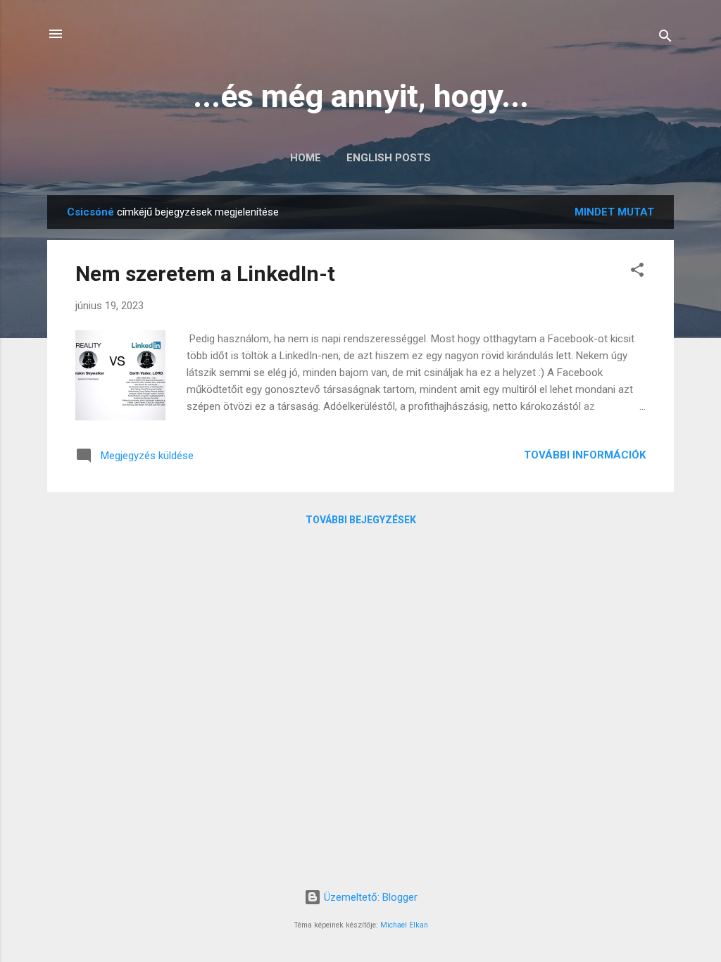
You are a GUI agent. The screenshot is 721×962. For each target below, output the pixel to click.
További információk (585, 455)
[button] (637, 272)
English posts (388, 157)
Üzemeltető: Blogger (369, 897)
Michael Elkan (404, 925)
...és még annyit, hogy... (361, 96)
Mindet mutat (614, 212)
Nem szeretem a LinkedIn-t (205, 273)
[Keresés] (665, 38)
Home (305, 157)
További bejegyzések (361, 519)
